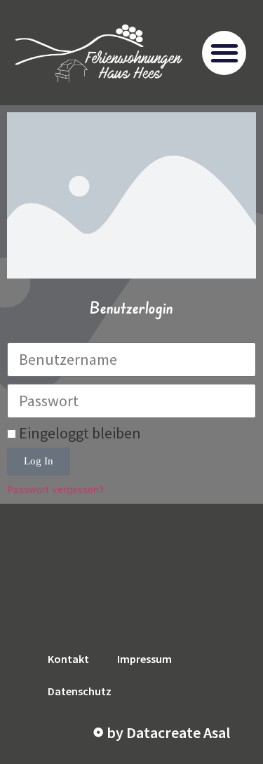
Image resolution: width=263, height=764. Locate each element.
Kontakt (68, 659)
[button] (224, 53)
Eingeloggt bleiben (78, 433)
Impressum (144, 659)
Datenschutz (80, 691)
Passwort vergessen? (55, 489)
